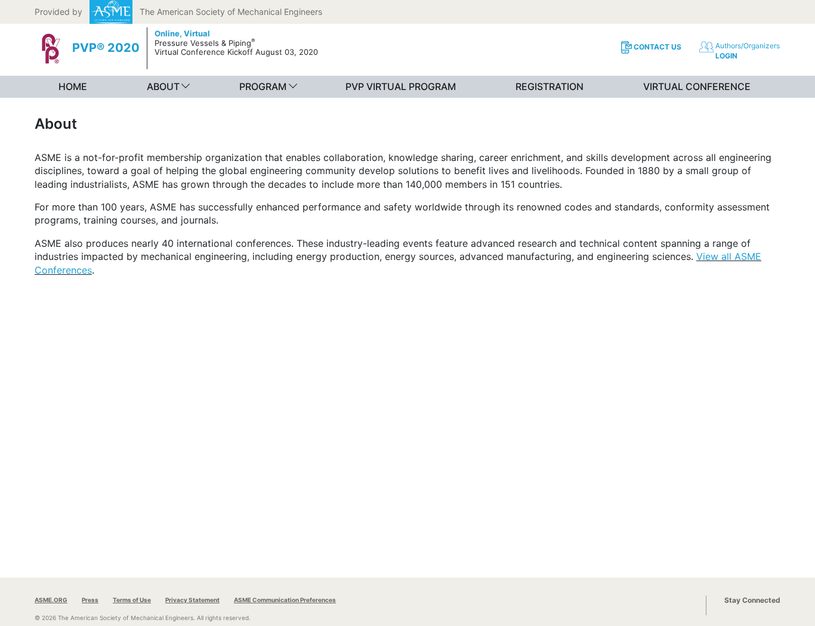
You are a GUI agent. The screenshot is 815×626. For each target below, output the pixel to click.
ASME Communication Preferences (285, 599)
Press (90, 599)
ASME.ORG (51, 599)
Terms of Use (132, 599)
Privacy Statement (192, 599)
